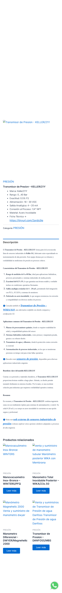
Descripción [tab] (10, 242)
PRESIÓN (8, 181)
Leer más (11, 490)
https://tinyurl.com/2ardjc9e (26, 220)
